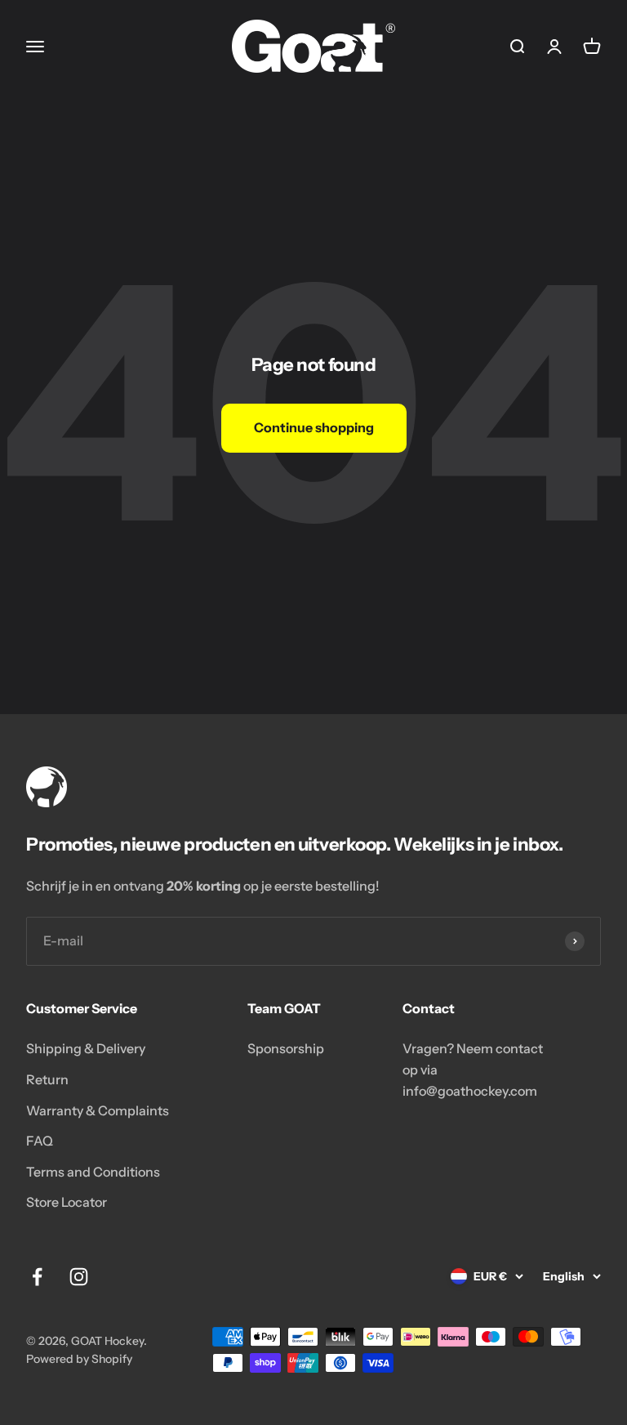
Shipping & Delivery (85, 1048)
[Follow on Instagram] (79, 1277)
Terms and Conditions (93, 1172)
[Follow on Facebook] (37, 1277)
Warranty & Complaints (97, 1110)
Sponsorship (285, 1048)
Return (47, 1079)
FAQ (39, 1140)
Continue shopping (314, 427)
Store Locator (66, 1202)
